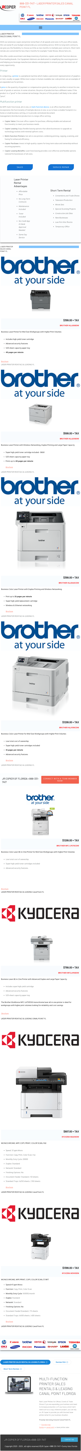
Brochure (4, 361)
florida (41, 1427)
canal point (50, 1427)
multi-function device (40, 107)
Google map (46, 1425)
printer (15, 76)
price (4, 87)
